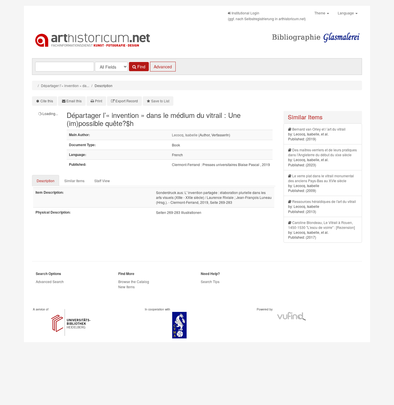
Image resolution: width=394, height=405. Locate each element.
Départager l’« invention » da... (65, 85)
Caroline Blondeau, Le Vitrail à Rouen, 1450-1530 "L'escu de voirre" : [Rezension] (321, 225)
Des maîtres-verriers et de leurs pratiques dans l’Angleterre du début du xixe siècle (322, 152)
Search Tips (210, 281)
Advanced (163, 66)
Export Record (126, 100)
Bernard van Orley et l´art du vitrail (319, 129)
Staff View (102, 180)
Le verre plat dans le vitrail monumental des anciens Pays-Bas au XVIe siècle (321, 178)
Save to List (160, 100)
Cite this (46, 100)
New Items (126, 286)
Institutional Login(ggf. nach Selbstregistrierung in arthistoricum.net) (267, 15)
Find (140, 66)
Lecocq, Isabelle (185, 134)
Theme (320, 12)
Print (98, 100)
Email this (74, 100)
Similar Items (74, 180)
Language (346, 12)
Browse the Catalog (133, 281)
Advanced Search (50, 281)
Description (46, 180)
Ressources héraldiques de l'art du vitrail (324, 201)
